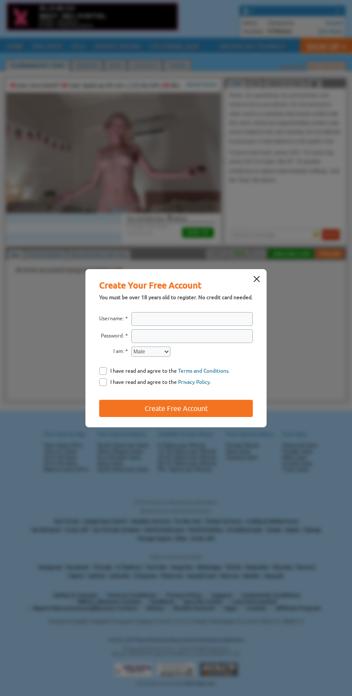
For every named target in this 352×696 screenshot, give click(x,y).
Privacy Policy (194, 382)
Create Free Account (176, 408)
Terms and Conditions (203, 371)
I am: (118, 351)
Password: (112, 336)
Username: (111, 319)
